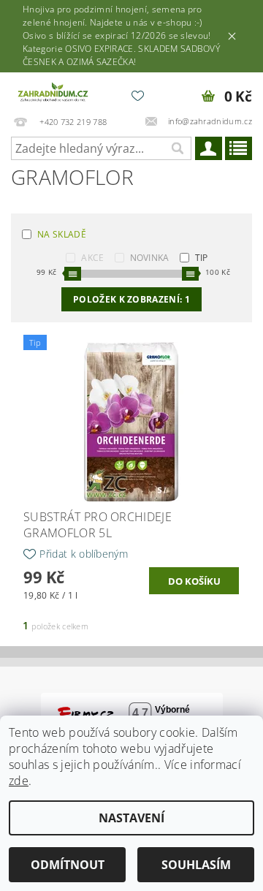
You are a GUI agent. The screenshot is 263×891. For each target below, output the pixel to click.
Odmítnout (67, 865)
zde (18, 781)
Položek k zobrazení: (131, 299)
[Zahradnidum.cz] (54, 91)
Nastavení (131, 818)
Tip (201, 257)
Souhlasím (196, 865)
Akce (92, 257)
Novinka (149, 257)
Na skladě (61, 234)
